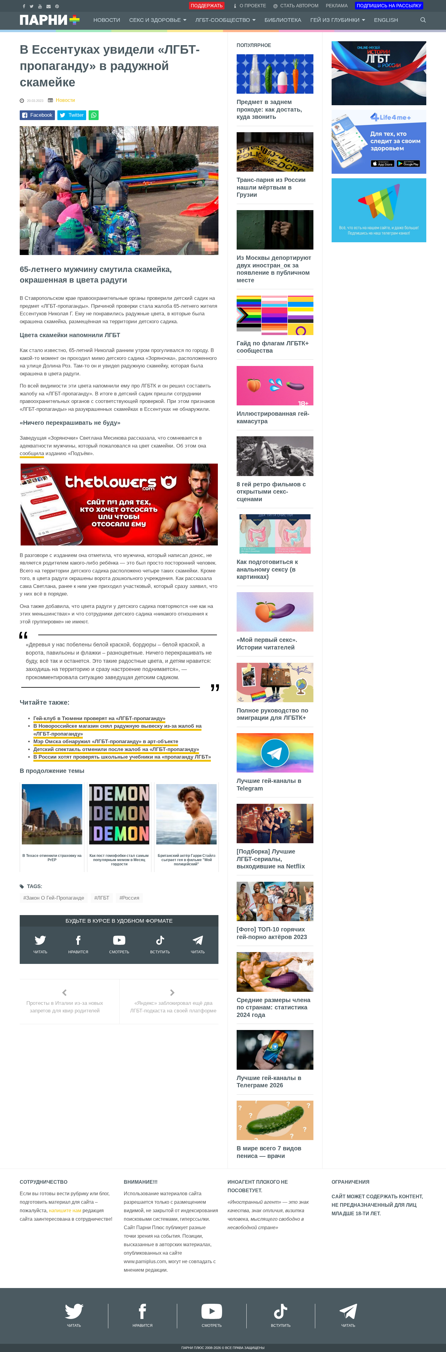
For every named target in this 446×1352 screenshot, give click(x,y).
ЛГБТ (103, 898)
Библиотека (283, 20)
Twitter (76, 115)
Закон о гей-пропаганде (55, 898)
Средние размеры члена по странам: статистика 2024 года (273, 1007)
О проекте (253, 5)
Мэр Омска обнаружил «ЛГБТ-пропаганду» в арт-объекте (105, 741)
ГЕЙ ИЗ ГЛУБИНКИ (335, 20)
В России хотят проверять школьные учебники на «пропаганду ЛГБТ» (122, 757)
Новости (106, 20)
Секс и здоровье (155, 20)
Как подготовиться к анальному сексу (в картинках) (267, 569)
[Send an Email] (49, 5)
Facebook (41, 115)
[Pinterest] (57, 5)
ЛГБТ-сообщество (222, 20)
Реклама (337, 5)
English (386, 20)
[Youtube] (40, 5)
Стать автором (299, 5)
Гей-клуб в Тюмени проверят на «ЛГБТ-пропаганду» (99, 718)
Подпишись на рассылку (389, 5)
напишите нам (65, 1210)
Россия (130, 898)
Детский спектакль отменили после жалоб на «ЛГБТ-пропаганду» (116, 749)
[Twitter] (32, 5)
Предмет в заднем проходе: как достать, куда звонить (269, 109)
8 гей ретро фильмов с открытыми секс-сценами (271, 491)
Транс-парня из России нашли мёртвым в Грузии (271, 187)
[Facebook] (25, 5)
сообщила (32, 453)
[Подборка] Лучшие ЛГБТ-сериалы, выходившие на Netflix (271, 859)
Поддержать (207, 5)
